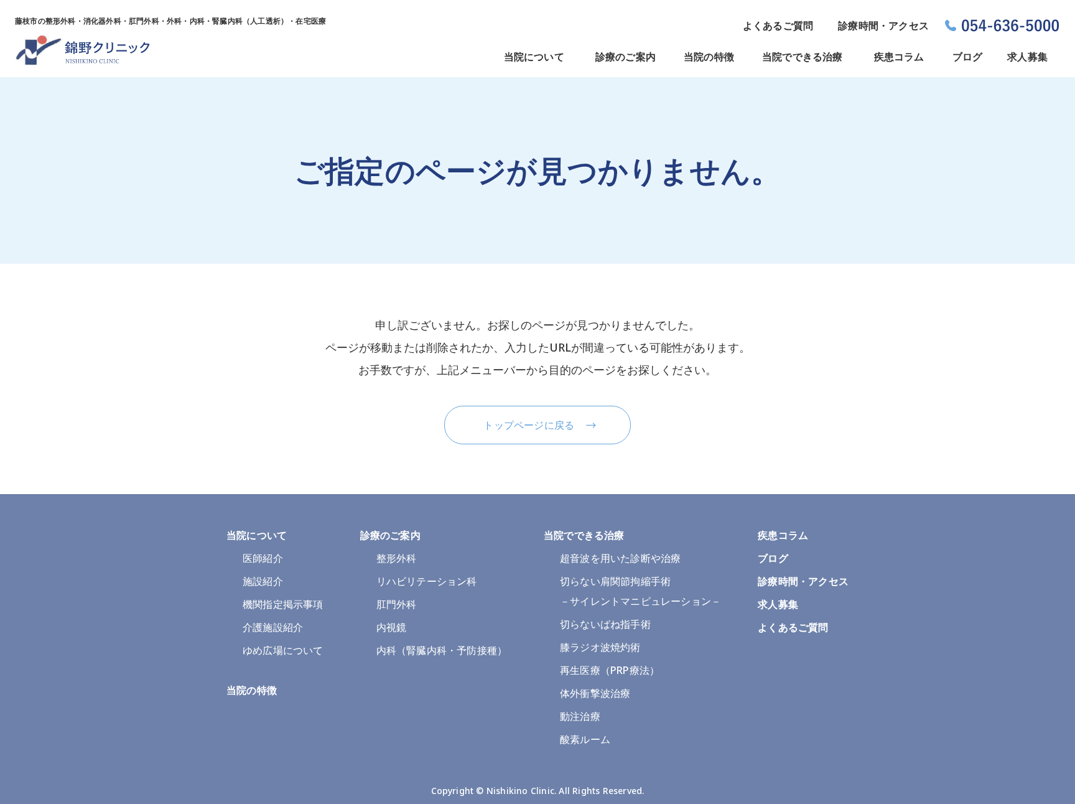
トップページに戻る (528, 425)
